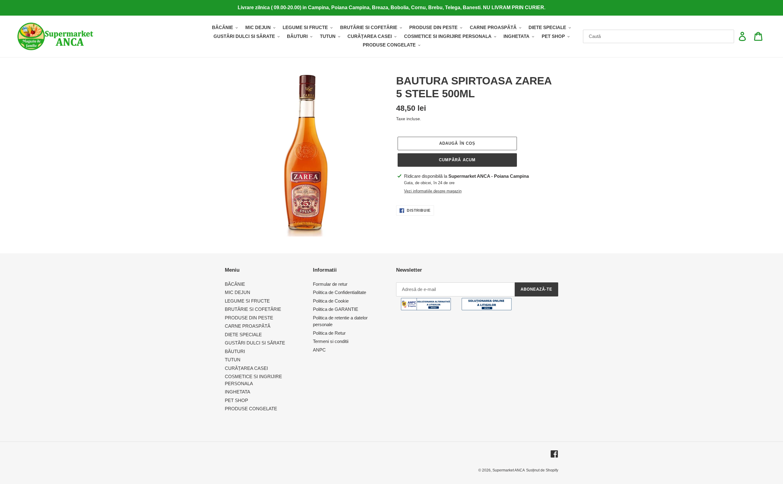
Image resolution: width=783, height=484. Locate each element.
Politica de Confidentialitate (339, 292)
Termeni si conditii (330, 341)
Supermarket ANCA (508, 470)
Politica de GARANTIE (335, 309)
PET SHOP (236, 400)
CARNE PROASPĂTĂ (247, 326)
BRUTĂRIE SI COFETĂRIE (253, 309)
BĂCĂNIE (235, 284)
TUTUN (232, 359)
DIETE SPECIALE (243, 334)
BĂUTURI (235, 351)
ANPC (319, 349)
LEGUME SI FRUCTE (247, 300)
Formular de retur (330, 284)
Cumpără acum (457, 160)
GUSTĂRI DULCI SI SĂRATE (255, 342)
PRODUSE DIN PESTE (249, 317)
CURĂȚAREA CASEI (246, 368)
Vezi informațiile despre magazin (433, 191)
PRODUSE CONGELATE (251, 408)
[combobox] (658, 36)
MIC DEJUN (237, 292)
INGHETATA (237, 391)
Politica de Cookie (331, 300)
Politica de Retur (329, 333)
